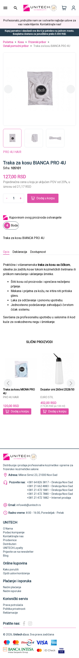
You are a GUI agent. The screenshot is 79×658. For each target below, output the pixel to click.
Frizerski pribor (37, 42)
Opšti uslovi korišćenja (16, 573)
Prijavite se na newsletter (18, 551)
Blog (5, 555)
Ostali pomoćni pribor (16, 45)
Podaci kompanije (14, 532)
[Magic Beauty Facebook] (24, 623)
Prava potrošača (13, 604)
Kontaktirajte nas (13, 536)
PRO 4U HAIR (12, 152)
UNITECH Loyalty (13, 547)
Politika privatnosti (14, 608)
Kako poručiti (11, 569)
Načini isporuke (12, 591)
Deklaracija (19, 252)
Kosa (21, 42)
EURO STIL (46, 397)
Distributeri (9, 544)
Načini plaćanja (12, 587)
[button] (71, 383)
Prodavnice (10, 540)
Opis (6, 252)
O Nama (8, 528)
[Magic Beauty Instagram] (30, 623)
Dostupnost (38, 252)
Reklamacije (10, 612)
